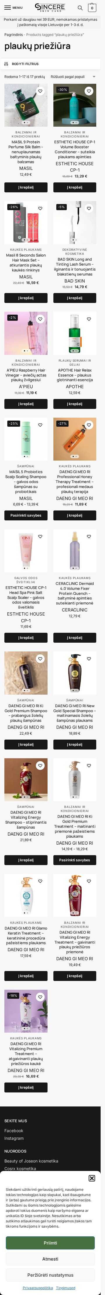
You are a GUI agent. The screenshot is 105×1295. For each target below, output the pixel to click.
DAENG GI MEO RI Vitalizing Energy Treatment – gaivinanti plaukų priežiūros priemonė (75, 942)
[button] (92, 1178)
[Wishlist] (40, 91)
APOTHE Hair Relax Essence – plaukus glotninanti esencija (75, 375)
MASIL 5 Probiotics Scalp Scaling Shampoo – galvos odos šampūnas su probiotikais (25, 481)
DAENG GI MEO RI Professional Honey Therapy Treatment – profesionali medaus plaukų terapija (75, 481)
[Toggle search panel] (80, 8)
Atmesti (50, 1259)
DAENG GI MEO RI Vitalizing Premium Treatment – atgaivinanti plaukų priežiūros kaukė (26, 1053)
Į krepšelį (26, 187)
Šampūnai (25, 466)
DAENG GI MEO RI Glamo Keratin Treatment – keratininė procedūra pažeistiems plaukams (26, 936)
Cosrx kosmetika (20, 1168)
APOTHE (75, 386)
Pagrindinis (13, 34)
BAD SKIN (74, 281)
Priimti (50, 1243)
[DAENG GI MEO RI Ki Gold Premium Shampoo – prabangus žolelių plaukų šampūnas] (26, 673)
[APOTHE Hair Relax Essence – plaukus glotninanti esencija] (75, 333)
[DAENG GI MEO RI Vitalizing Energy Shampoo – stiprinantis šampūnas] (26, 779)
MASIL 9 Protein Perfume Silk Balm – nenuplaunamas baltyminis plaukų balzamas (25, 152)
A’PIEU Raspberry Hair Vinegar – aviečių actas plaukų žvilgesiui (26, 375)
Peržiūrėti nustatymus (50, 1275)
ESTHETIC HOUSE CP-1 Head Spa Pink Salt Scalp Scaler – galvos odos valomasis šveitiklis (26, 597)
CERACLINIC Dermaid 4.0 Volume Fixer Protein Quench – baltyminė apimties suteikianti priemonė (75, 593)
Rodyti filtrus (25, 64)
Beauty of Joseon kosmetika (31, 1160)
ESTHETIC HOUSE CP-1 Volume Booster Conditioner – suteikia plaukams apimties (74, 149)
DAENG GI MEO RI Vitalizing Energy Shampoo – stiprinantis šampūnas (26, 820)
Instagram (14, 1138)
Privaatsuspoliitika (38, 1288)
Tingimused (65, 1288)
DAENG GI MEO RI (74, 498)
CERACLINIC (75, 610)
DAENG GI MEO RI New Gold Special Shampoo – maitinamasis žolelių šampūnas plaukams (74, 713)
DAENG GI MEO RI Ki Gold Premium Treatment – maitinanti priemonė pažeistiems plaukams (74, 826)
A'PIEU (26, 386)
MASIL (26, 168)
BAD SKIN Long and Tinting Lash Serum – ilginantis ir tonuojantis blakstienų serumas (75, 267)
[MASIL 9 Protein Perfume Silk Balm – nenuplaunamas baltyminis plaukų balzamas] (26, 105)
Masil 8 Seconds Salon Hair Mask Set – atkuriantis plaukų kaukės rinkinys (26, 263)
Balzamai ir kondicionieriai (75, 809)
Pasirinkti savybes (25, 515)
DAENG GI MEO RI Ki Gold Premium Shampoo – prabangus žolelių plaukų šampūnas (26, 713)
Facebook (13, 1130)
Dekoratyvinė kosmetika (74, 251)
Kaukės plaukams (26, 249)
